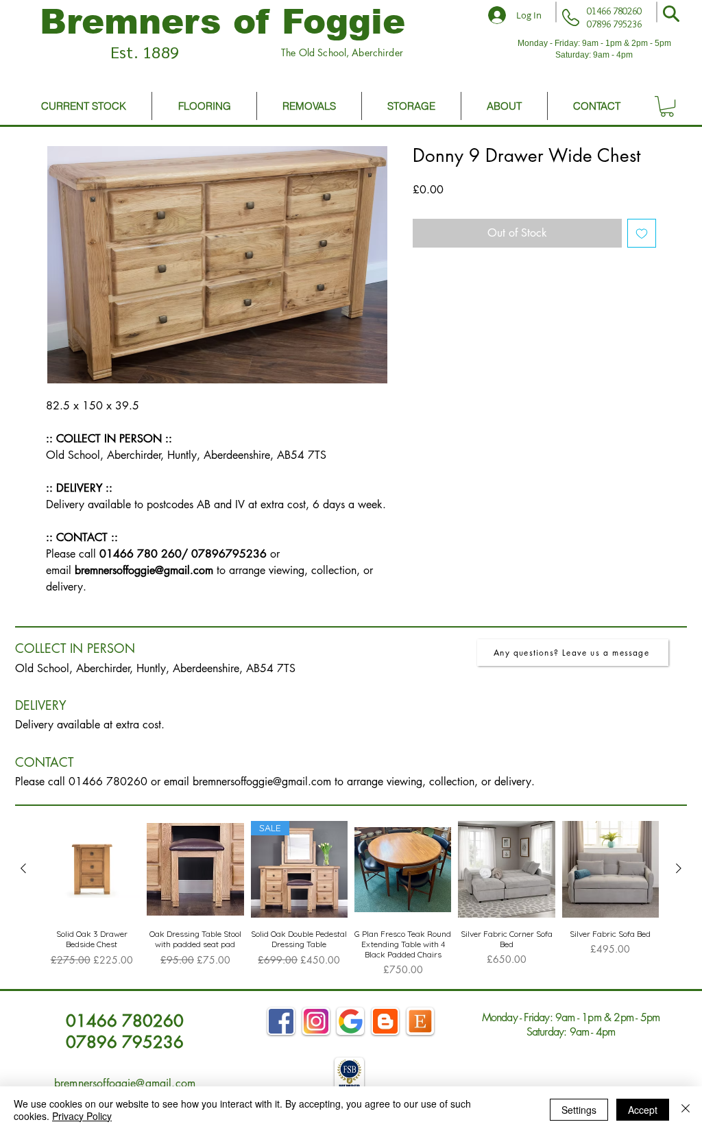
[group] (351, 898)
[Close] (685, 1109)
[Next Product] (678, 868)
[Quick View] (91, 869)
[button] (671, 14)
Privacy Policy (82, 1116)
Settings (578, 1110)
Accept (642, 1110)
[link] (667, 106)
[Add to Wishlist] (641, 233)
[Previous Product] (23, 868)
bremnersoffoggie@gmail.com (262, 781)
